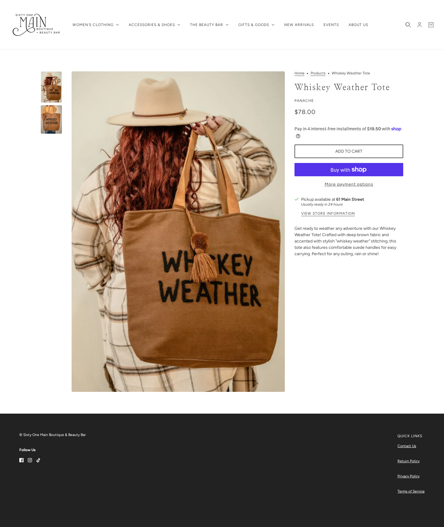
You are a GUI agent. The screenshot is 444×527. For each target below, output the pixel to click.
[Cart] (431, 24)
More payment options (349, 184)
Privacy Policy (408, 476)
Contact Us (406, 446)
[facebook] (21, 459)
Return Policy (408, 461)
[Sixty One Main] (36, 25)
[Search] (408, 24)
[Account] (419, 24)
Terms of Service (411, 491)
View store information (328, 214)
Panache (304, 101)
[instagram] (29, 459)
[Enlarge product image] (178, 231)
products (318, 73)
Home (299, 73)
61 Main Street (350, 199)
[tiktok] (38, 459)
